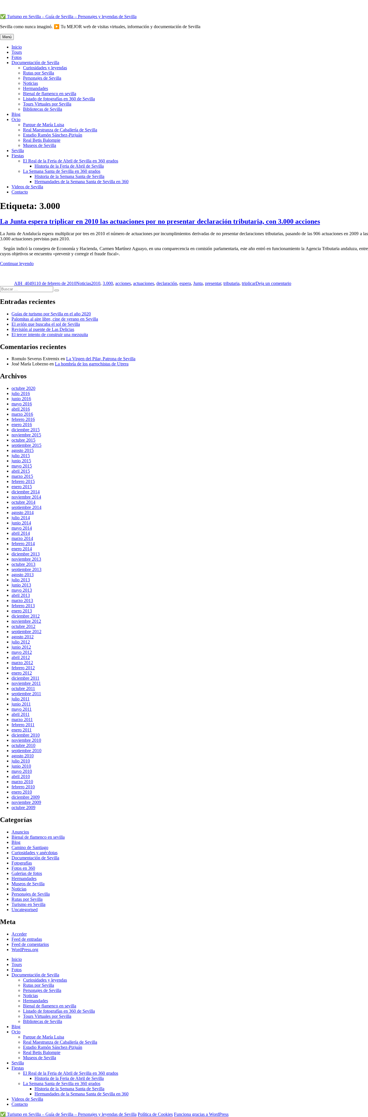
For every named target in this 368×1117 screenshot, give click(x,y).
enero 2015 (22, 486)
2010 (95, 283)
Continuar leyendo (17, 263)
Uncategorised (25, 909)
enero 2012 (22, 672)
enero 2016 (22, 424)
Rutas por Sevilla (38, 72)
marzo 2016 (22, 414)
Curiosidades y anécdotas (34, 852)
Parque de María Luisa (43, 124)
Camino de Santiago (30, 847)
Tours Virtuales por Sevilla (47, 103)
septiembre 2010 (26, 750)
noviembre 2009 (26, 802)
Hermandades (35, 88)
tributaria (231, 283)
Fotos (17, 57)
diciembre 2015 (26, 429)
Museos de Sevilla (39, 145)
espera (185, 283)
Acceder (19, 934)
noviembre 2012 (26, 621)
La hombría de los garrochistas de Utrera (92, 363)
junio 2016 (21, 398)
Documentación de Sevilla (35, 62)
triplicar (249, 283)
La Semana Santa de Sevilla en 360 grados (61, 171)
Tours (17, 52)
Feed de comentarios (30, 944)
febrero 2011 (23, 724)
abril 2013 (21, 595)
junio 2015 (21, 460)
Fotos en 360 (23, 868)
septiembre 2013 (26, 569)
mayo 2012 (22, 652)
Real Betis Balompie (41, 140)
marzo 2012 (22, 662)
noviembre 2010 (26, 740)
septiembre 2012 (26, 631)
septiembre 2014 (26, 507)
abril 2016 (21, 409)
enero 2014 (22, 548)
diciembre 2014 (26, 491)
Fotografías (22, 863)
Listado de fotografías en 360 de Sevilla (59, 98)
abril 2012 (21, 657)
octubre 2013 (23, 564)
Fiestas (18, 155)
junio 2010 (21, 766)
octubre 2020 (23, 388)
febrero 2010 (23, 786)
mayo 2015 (22, 465)
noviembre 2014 (26, 497)
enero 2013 (22, 610)
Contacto (20, 191)
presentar (213, 283)
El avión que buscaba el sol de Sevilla (46, 324)
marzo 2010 (22, 781)
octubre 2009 (23, 807)
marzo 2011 (22, 719)
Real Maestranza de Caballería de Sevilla (60, 129)
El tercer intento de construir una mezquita (50, 334)
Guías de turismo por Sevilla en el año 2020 (51, 313)
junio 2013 (21, 585)
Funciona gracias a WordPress (201, 1114)
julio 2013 (21, 579)
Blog (16, 114)
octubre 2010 (23, 745)
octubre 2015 (23, 440)
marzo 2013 (22, 600)
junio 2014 (21, 522)
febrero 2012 (23, 667)
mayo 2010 (22, 771)
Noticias (30, 83)
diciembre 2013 (26, 553)
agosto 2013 (23, 574)
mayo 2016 (22, 403)
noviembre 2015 (26, 434)
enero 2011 (22, 729)
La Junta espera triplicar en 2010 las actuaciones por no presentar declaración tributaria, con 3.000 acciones (160, 221)
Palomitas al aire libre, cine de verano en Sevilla (55, 319)
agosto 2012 (23, 636)
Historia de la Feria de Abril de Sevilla (69, 166)
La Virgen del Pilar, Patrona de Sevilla (100, 358)
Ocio (16, 119)
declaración (166, 283)
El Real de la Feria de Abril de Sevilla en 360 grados (70, 160)
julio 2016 (21, 393)
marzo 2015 (22, 476)
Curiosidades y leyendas (45, 67)
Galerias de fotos (27, 873)
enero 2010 (22, 792)
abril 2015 (21, 471)
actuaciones (143, 283)
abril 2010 (21, 776)
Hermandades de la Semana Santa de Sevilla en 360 (81, 181)
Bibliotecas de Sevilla (42, 109)
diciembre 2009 (26, 797)
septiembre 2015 (26, 445)
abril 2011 (21, 714)
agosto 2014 (23, 512)
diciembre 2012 (26, 616)
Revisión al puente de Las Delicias (43, 329)
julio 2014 (21, 517)
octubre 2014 (23, 502)
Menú (7, 37)
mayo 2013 (22, 590)
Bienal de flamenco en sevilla (49, 93)
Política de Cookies (155, 1114)
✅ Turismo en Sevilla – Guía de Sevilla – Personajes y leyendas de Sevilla (68, 16)
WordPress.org (25, 949)
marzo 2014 (22, 538)
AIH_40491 (25, 283)
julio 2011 (21, 698)
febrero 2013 (23, 605)
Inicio (17, 47)
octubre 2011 (23, 688)
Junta (198, 283)
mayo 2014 (22, 528)
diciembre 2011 (25, 678)
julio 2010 (21, 760)
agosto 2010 (23, 755)
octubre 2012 (23, 626)
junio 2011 (21, 704)
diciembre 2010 (26, 735)
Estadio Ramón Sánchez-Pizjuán (52, 135)
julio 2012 (21, 641)
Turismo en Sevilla (28, 904)
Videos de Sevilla (27, 186)
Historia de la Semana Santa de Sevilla (69, 176)
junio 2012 (21, 647)
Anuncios (20, 831)
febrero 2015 (23, 481)
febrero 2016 (23, 419)
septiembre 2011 (26, 693)
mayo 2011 (22, 709)
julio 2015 (21, 455)
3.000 (108, 283)
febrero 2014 (23, 543)
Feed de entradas (27, 939)
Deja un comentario (273, 283)
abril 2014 (21, 533)
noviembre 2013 (26, 559)
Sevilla (18, 150)
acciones (123, 283)
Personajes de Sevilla (42, 78)
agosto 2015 (23, 450)
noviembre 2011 (26, 683)
